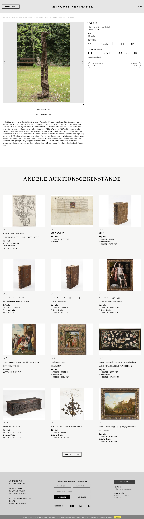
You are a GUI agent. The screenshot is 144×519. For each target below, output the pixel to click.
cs (136, 6)
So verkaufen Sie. (17, 491)
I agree (117, 517)
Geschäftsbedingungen (20, 498)
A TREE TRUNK (69, 17)
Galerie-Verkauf (17, 483)
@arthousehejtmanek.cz (122, 489)
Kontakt (124, 482)
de (141, 6)
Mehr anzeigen (72, 454)
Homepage (6, 17)
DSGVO (12, 501)
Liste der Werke (57, 17)
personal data (67, 517)
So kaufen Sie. (15, 488)
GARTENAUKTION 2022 (42, 17)
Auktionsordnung (17, 493)
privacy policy (39, 517)
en (138, 6)
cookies (110, 517)
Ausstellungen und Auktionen (22, 17)
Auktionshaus (15, 481)
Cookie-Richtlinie (17, 503)
